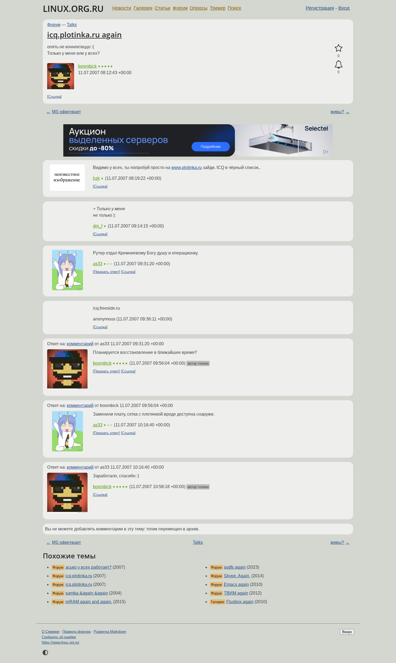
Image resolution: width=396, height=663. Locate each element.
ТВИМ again (236, 593)
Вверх (347, 632)
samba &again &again (86, 593)
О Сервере (50, 632)
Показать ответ (106, 272)
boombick (87, 66)
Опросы (198, 8)
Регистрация (320, 8)
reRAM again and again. (88, 601)
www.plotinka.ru (186, 167)
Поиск (234, 8)
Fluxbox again (239, 601)
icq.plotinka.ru (78, 576)
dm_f (97, 226)
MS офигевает (66, 111)
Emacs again (236, 584)
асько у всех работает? (88, 567)
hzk (96, 178)
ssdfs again (235, 567)
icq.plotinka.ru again (84, 34)
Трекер (217, 8)
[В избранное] (338, 48)
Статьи (162, 8)
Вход (344, 8)
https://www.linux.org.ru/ (60, 642)
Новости (121, 8)
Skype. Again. (237, 576)
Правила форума (76, 632)
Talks (72, 24)
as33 (97, 263)
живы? (337, 111)
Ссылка (54, 97)
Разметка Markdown (110, 632)
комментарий (80, 343)
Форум (180, 8)
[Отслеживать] (338, 65)
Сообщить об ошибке (59, 637)
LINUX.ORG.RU (73, 8)
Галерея (143, 8)
